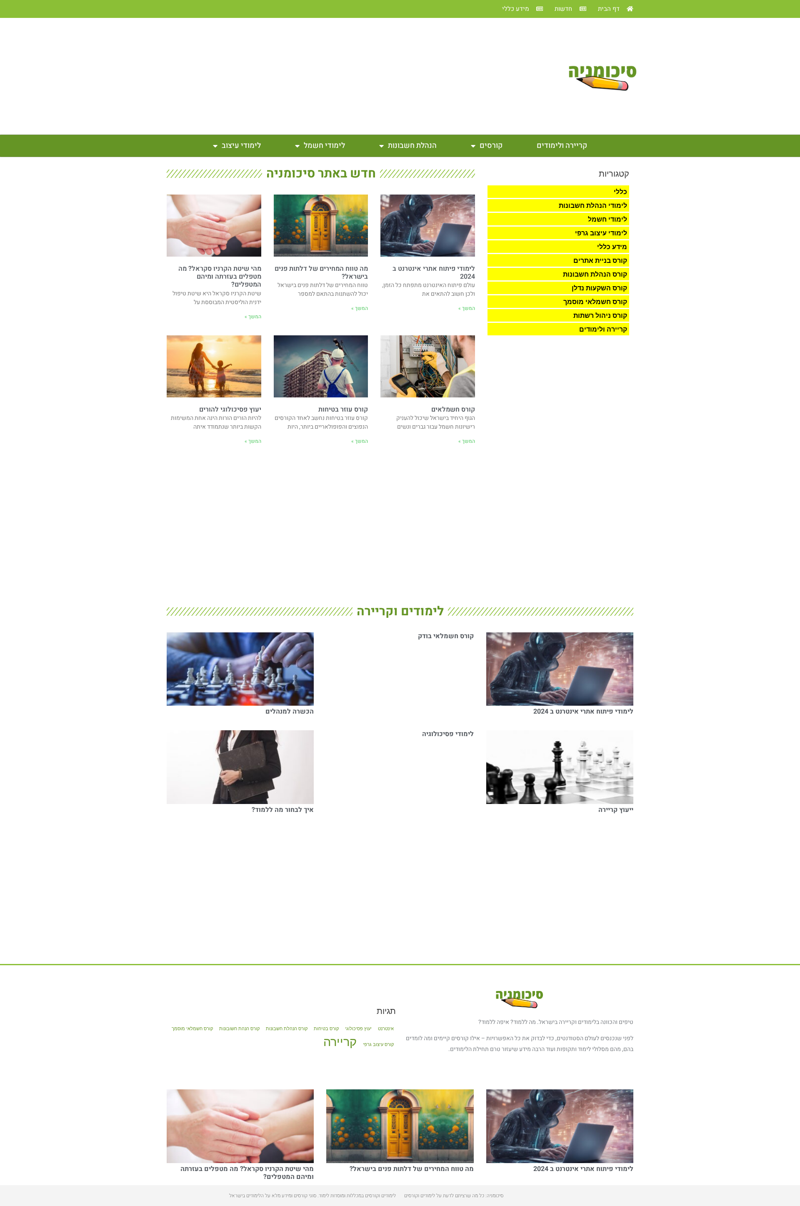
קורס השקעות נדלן (599, 288)
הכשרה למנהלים (289, 712)
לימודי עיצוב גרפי (601, 233)
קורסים (491, 145)
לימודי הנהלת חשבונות (593, 205)
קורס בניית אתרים (600, 260)
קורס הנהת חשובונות (239, 1028)
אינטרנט (386, 1028)
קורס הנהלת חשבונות (595, 274)
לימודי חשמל (324, 145)
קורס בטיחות (326, 1028)
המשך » (466, 308)
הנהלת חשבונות (412, 145)
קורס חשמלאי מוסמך (595, 301)
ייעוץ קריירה (615, 810)
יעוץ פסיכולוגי (358, 1028)
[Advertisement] (354, 76)
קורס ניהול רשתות (600, 315)
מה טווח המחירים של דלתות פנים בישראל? (321, 273)
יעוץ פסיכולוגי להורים (230, 409)
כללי (620, 191)
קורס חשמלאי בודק (446, 636)
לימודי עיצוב (241, 145)
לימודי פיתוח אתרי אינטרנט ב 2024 (433, 273)
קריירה (340, 1041)
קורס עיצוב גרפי (378, 1044)
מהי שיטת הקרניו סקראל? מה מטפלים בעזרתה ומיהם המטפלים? (219, 277)
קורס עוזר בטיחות (343, 409)
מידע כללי (612, 246)
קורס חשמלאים (453, 409)
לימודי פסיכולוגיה (448, 734)
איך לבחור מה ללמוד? (283, 810)
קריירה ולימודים (562, 145)
